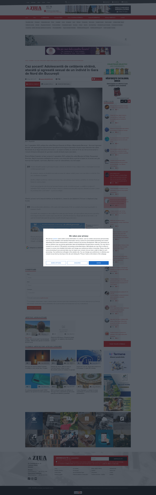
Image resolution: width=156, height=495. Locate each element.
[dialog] (78, 247)
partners (55, 238)
